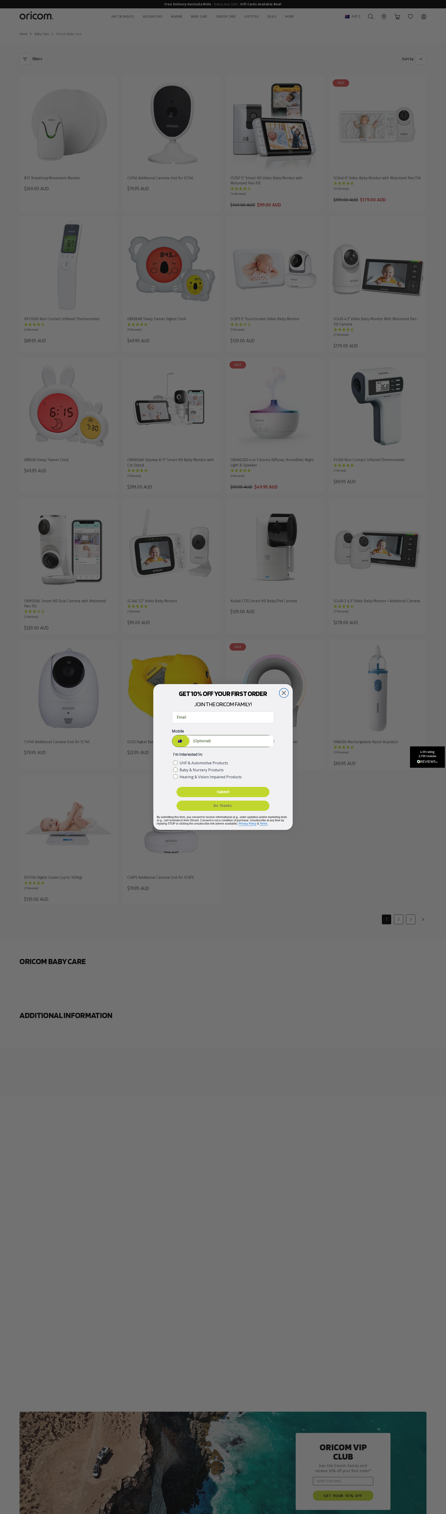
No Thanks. (223, 805)
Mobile (178, 731)
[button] (427, 757)
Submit (223, 792)
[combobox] (180, 741)
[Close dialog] (284, 693)
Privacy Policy (247, 823)
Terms (263, 823)
